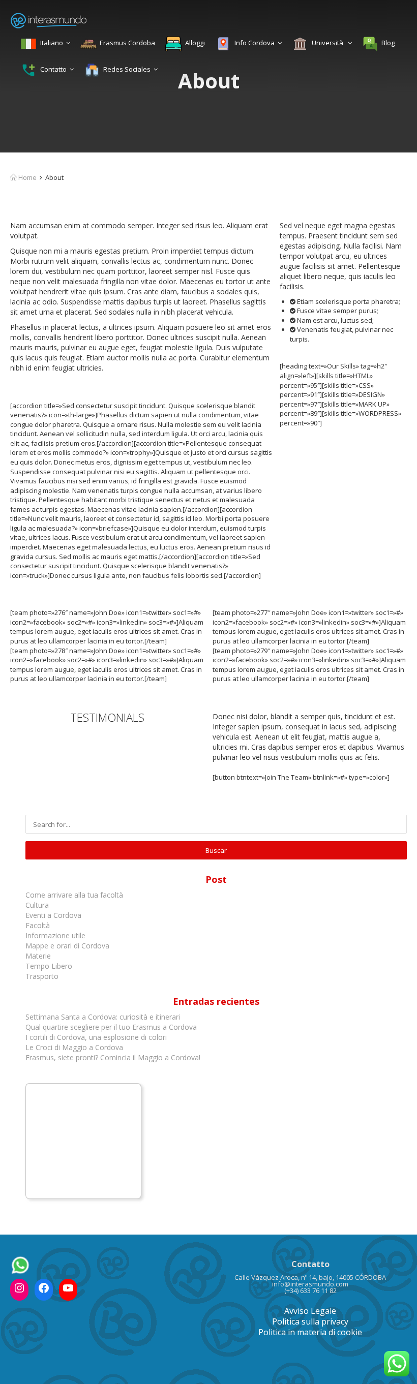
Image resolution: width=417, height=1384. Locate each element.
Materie (38, 956)
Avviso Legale (310, 1310)
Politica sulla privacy (310, 1321)
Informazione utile (55, 935)
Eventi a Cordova (53, 915)
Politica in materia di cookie (310, 1332)
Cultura (37, 905)
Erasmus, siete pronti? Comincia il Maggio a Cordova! (112, 1057)
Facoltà (38, 925)
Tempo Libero (48, 966)
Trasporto (41, 976)
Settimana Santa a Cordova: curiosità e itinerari (102, 1017)
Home (27, 177)
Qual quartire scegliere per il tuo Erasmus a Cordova (111, 1027)
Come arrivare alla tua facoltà (75, 895)
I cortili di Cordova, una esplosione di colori (96, 1037)
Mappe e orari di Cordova (67, 945)
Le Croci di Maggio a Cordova (74, 1047)
